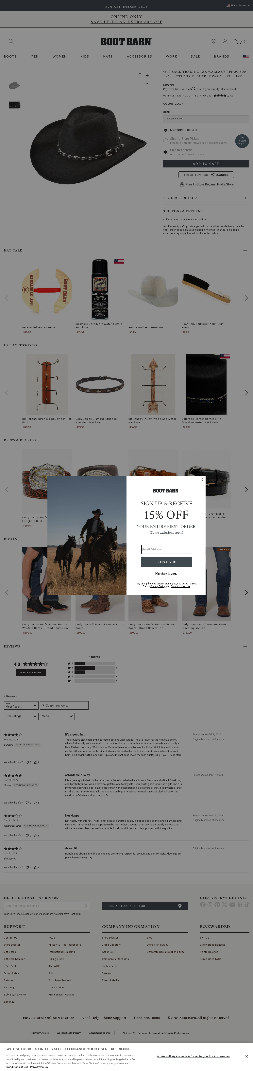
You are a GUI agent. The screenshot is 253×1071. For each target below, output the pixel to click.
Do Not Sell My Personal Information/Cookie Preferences (193, 1056)
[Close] (246, 1056)
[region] (126, 1057)
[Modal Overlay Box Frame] (126, 535)
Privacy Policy (39, 1066)
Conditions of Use (17, 1066)
